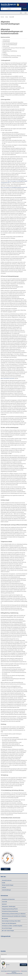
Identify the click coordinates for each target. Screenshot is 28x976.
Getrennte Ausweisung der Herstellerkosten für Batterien (14, 916)
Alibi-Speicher (5, 918)
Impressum (4, 904)
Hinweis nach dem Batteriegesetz (9, 923)
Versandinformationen (6, 880)
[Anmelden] (24, 1)
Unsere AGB (4, 901)
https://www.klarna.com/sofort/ (7, 378)
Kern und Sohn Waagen (7, 928)
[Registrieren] (26, 1)
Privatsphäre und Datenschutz (8, 899)
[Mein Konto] (22, 1)
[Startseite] (20, 1)
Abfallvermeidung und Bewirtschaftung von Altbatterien (14, 913)
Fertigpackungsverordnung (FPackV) (10, 908)
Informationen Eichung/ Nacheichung (10, 911)
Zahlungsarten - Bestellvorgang (8, 906)
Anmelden (23, 964)
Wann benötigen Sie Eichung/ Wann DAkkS (11, 920)
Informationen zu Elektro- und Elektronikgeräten (12, 925)
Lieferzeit (4, 887)
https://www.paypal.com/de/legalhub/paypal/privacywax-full (14, 187)
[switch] (3, 968)
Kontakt (3, 882)
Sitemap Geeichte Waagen (7, 885)
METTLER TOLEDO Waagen (8, 930)
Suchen (24, 8)
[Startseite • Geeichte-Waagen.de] (14, 5)
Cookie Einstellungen (6, 889)
